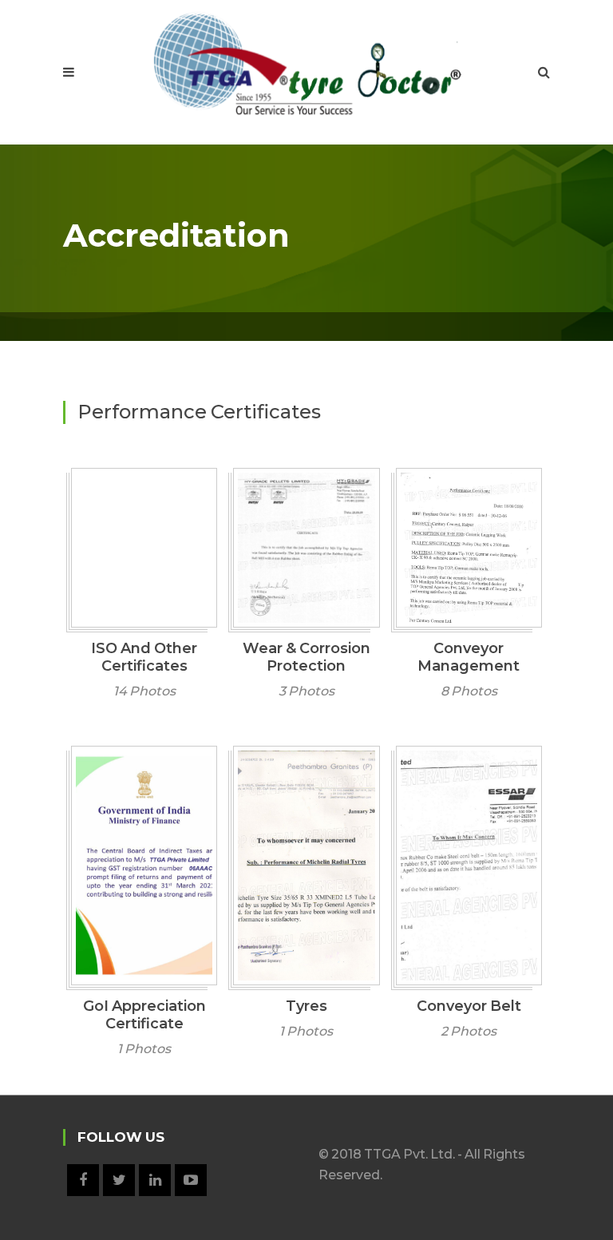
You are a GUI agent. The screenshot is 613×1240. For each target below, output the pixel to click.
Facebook (83, 1180)
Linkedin (155, 1180)
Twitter (119, 1180)
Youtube (191, 1180)
